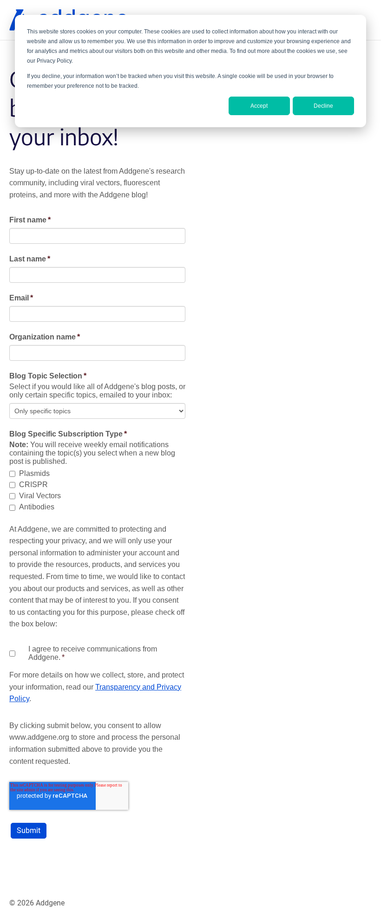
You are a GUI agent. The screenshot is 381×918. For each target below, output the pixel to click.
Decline (323, 106)
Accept (259, 106)
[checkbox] (97, 490)
